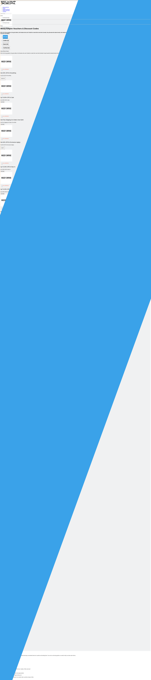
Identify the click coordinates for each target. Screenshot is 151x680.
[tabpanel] (75, 390)
